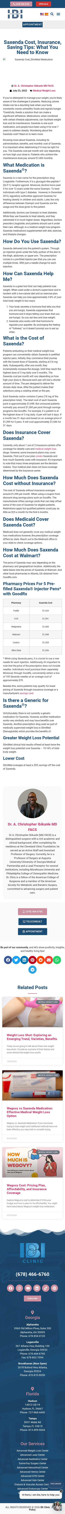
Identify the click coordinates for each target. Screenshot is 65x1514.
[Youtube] (28, 1288)
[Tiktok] (45, 1288)
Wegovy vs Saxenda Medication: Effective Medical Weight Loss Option (30, 1112)
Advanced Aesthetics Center (32, 1459)
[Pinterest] (54, 1288)
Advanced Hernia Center (32, 1471)
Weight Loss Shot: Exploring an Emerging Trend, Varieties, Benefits (32, 1037)
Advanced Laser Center (32, 1454)
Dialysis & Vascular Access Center (33, 1484)
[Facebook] (10, 1288)
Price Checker (56, 1484)
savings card (26, 693)
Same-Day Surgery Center (32, 1463)
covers (39, 456)
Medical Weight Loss (44, 90)
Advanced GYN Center (32, 1476)
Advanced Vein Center (32, 1480)
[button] (52, 14)
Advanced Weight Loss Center (32, 1450)
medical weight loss (45, 448)
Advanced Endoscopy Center (32, 1488)
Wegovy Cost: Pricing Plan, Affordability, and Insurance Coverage (27, 1189)
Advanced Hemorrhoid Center (32, 1467)
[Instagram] (19, 1288)
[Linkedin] (37, 1288)
